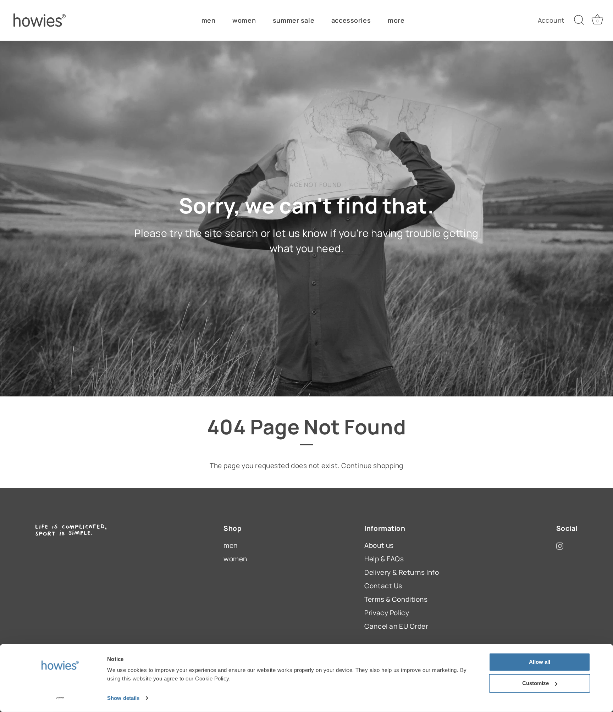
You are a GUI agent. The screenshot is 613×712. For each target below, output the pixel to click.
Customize (535, 683)
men (208, 20)
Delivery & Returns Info (401, 572)
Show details (123, 698)
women (244, 20)
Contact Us (383, 585)
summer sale (293, 20)
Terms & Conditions (395, 599)
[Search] (579, 20)
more (396, 20)
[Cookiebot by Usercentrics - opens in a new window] (60, 698)
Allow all (539, 662)
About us (379, 545)
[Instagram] (559, 545)
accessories (351, 20)
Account (551, 20)
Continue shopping (372, 465)
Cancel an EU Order (396, 626)
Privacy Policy (386, 612)
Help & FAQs (384, 558)
